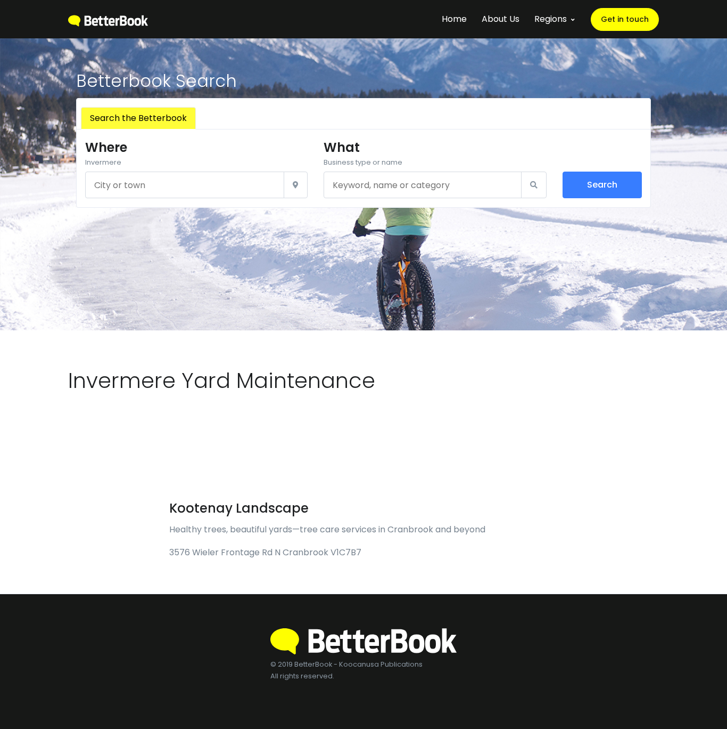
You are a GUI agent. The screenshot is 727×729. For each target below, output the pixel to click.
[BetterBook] (108, 19)
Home (454, 19)
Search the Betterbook (138, 118)
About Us (500, 19)
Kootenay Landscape (239, 508)
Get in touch (625, 19)
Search (602, 185)
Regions (550, 19)
